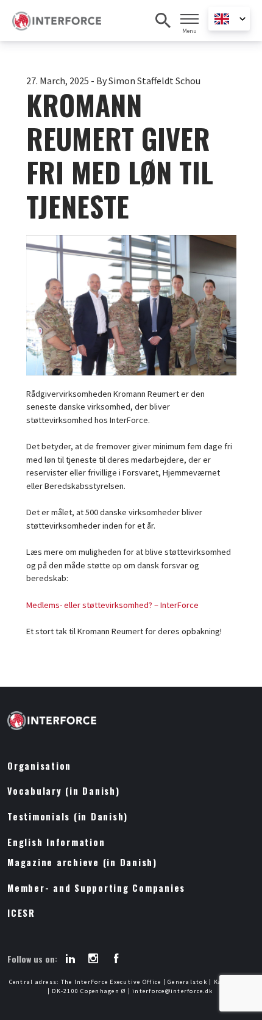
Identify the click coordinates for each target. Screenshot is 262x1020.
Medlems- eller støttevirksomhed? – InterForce (112, 604)
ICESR (21, 912)
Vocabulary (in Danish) (63, 790)
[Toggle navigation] (189, 19)
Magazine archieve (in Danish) (82, 862)
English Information (56, 842)
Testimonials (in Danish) (67, 816)
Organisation (39, 765)
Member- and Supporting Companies (96, 887)
